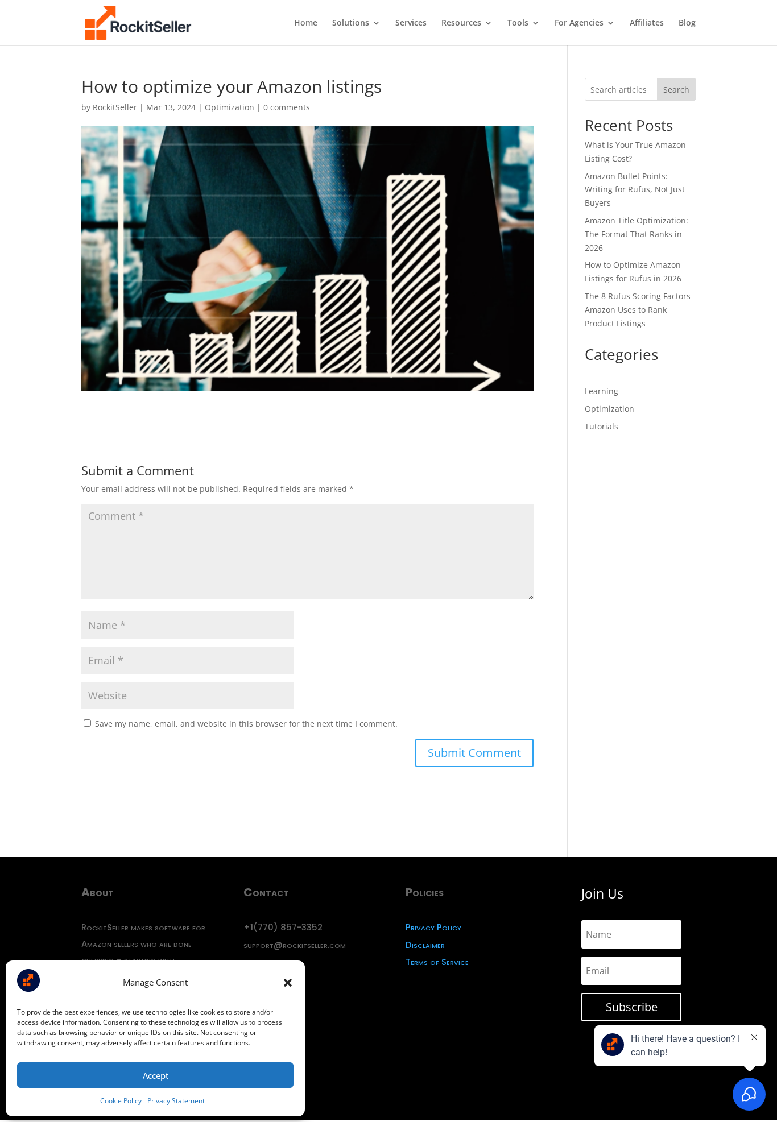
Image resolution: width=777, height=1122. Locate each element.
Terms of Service (437, 962)
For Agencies (579, 23)
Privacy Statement (176, 1101)
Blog (687, 23)
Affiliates (647, 23)
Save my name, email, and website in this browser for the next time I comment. (246, 723)
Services (411, 23)
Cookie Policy (121, 1101)
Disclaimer (425, 945)
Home (305, 23)
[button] (288, 982)
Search (676, 89)
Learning (601, 391)
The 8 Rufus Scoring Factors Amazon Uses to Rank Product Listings (638, 310)
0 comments (286, 107)
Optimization (229, 107)
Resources (461, 23)
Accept (155, 1075)
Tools (517, 23)
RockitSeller (115, 107)
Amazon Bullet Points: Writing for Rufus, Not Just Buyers (635, 190)
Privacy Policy (433, 927)
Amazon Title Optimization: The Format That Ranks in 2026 (636, 234)
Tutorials (601, 426)
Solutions (350, 23)
